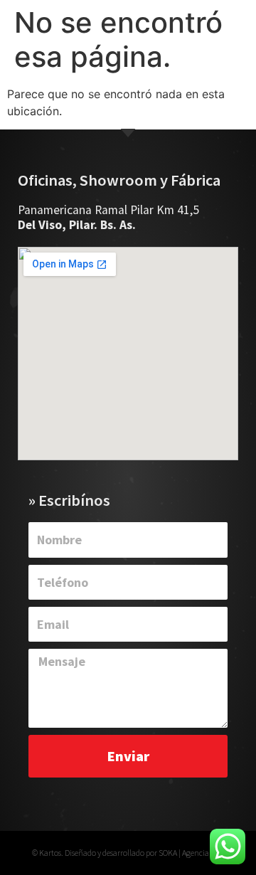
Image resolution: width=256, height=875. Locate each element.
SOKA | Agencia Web (192, 852)
